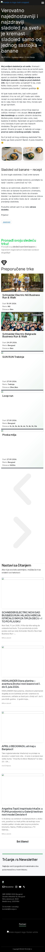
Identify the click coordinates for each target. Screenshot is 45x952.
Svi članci (22, 841)
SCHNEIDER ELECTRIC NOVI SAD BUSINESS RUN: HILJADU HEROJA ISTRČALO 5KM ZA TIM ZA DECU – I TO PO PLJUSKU (22, 617)
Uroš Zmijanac (6, 766)
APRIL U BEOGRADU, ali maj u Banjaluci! (19, 747)
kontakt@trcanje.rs (9, 909)
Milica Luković (6, 638)
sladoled (6, 222)
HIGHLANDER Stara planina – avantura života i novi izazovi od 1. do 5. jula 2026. (21, 683)
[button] (42, 2)
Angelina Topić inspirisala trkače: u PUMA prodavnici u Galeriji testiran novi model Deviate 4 (22, 811)
